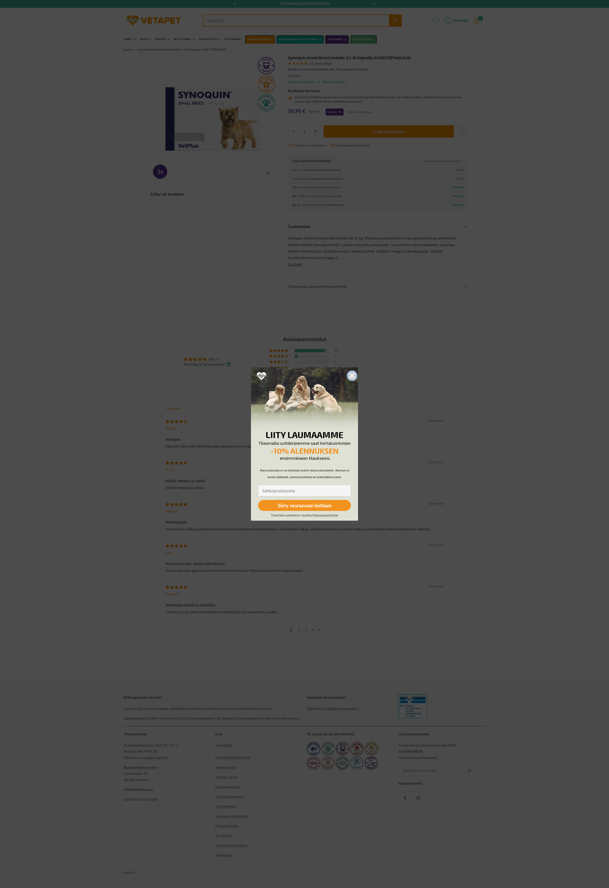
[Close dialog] (352, 375)
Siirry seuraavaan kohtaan (304, 505)
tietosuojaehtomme (326, 515)
